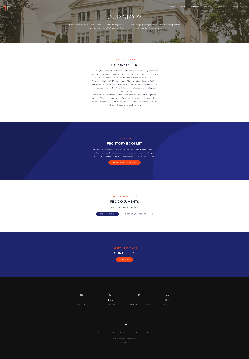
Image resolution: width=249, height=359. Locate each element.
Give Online (167, 305)
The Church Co (124, 342)
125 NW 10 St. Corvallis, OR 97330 (139, 305)
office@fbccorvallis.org (81, 305)
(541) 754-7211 (110, 305)
